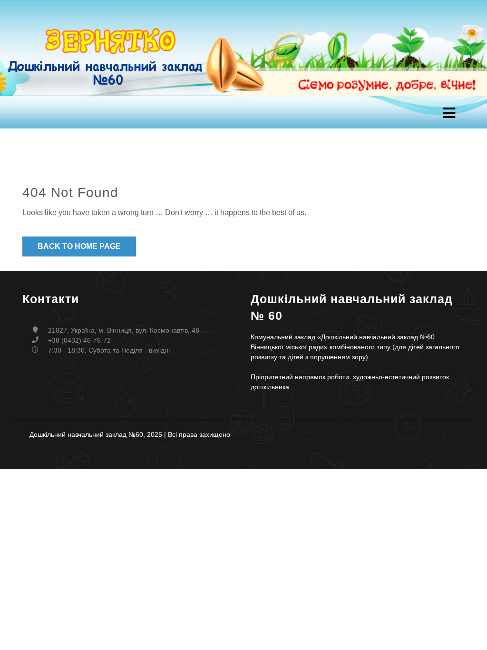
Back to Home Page (79, 246)
